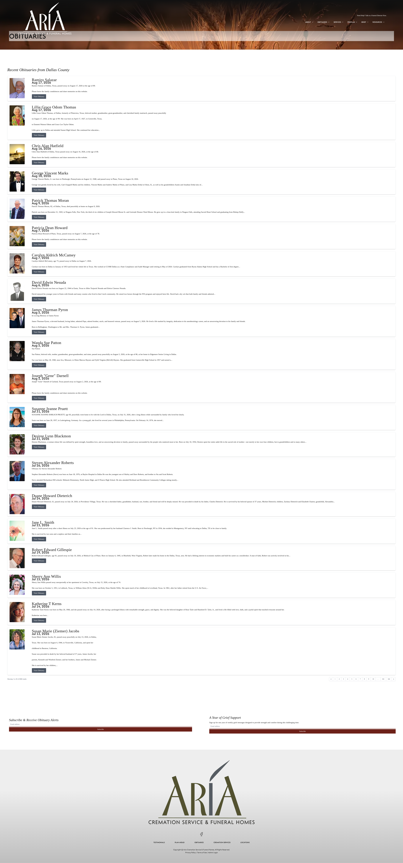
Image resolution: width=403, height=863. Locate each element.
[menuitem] (309, 22)
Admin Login (213, 852)
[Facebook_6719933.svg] (201, 834)
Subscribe (100, 729)
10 (373, 679)
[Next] (394, 679)
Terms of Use (202, 852)
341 (383, 679)
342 (389, 679)
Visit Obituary (39, 96)
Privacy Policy (190, 852)
